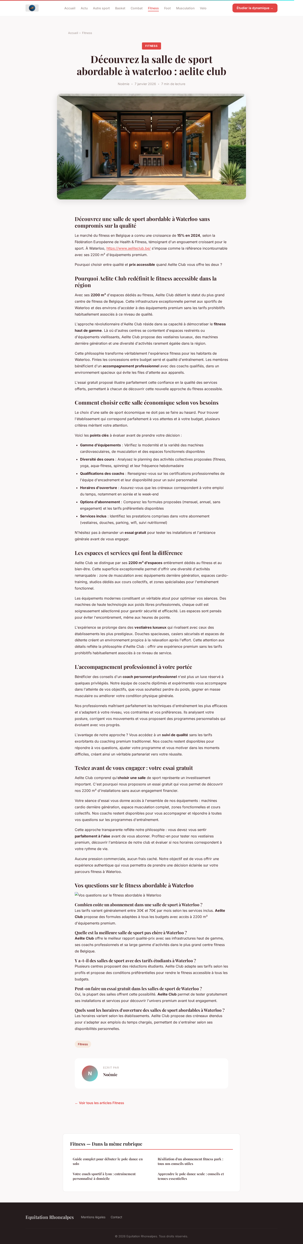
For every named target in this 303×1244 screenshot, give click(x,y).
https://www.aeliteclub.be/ (128, 248)
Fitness (153, 8)
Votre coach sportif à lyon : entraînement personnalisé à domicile (104, 1176)
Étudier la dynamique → (255, 8)
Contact (116, 1217)
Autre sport (101, 8)
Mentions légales (93, 1217)
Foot (167, 8)
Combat (137, 8)
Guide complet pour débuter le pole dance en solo (108, 1161)
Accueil (69, 8)
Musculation (185, 8)
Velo (203, 8)
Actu (84, 8)
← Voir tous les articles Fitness (99, 1103)
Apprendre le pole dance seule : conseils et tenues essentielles (191, 1176)
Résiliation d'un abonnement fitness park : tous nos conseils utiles (190, 1161)
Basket (120, 8)
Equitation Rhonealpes (50, 1217)
